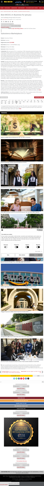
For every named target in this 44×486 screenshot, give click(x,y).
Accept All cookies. (5, 27)
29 (20, 103)
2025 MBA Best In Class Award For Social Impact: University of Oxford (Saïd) (18, 187)
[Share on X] (4, 21)
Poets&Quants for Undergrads (30, 471)
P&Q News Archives (13, 476)
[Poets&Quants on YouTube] (23, 378)
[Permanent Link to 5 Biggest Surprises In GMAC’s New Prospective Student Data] (22, 300)
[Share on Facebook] (1, 21)
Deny (8, 254)
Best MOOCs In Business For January (24, 11)
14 (9, 101)
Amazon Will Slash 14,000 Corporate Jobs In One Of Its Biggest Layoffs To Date (18, 286)
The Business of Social (9, 368)
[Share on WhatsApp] (10, 21)
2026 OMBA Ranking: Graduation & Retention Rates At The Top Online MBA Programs (20, 212)
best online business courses (30, 364)
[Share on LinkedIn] (8, 21)
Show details (37, 251)
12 (1, 101)
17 (20, 101)
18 (23, 101)
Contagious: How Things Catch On (25, 365)
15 (12, 101)
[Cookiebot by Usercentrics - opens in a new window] (38, 230)
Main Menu (7, 8)
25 (5, 103)
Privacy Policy (21, 476)
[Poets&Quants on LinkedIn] (26, 378)
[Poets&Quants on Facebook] (19, 378)
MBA (12, 11)
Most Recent (21, 8)
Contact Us (23, 477)
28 (16, 103)
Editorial (18, 477)
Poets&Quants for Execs (16, 471)
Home (2, 8)
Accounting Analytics (9, 364)
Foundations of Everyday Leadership (10, 366)
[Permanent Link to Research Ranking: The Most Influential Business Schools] (22, 150)
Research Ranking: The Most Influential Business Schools (14, 162)
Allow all (36, 254)
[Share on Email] (6, 21)
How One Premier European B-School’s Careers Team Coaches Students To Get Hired (20, 361)
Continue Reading (39, 97)
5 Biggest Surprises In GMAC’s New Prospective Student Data (14, 311)
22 (38, 101)
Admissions (14, 8)
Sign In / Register (31, 477)
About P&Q (5, 476)
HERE (20, 108)
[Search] (43, 382)
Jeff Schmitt (5, 19)
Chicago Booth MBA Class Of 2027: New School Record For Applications (17, 336)
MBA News (15, 11)
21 (34, 101)
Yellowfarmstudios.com (25, 480)
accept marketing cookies (17, 28)
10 (37, 100)
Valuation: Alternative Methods (19, 368)
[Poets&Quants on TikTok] (28, 378)
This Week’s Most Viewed (32, 8)
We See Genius (25, 473)
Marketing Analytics (8, 367)
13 (5, 101)
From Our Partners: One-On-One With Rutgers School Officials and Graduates (11, 372)
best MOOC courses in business (19, 364)
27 (12, 103)
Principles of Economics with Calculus (20, 367)
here (40, 90)
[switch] (16, 247)
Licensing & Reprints (29, 476)
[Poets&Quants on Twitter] (14, 378)
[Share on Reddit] (12, 21)
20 (31, 101)
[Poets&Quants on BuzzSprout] (16, 378)
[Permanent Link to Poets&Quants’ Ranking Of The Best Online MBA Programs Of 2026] (22, 225)
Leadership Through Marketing (23, 366)
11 (41, 100)
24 (1, 103)
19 (27, 101)
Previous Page (4, 97)
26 (9, 103)
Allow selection (22, 254)
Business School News (7, 11)
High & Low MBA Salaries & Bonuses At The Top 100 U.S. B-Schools (15, 137)
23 (42, 101)
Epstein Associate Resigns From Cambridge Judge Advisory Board (15, 262)
